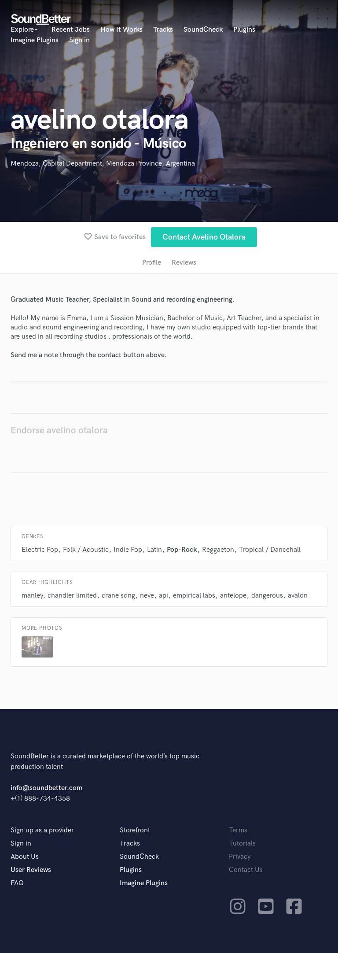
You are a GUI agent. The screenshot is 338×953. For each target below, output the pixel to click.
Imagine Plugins (35, 40)
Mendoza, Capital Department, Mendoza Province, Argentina (103, 163)
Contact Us (246, 870)
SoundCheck (203, 30)
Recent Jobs (70, 30)
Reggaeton (218, 550)
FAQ (17, 883)
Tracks (163, 30)
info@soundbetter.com (46, 788)
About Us (25, 857)
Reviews (184, 263)
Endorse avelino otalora (59, 430)
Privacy (240, 857)
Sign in (79, 40)
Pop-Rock (182, 550)
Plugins (244, 30)
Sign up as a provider (42, 830)
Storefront (135, 830)
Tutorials (242, 843)
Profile (151, 263)
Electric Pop (40, 550)
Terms (238, 830)
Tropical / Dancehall (270, 550)
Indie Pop (128, 550)
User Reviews (31, 870)
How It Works (121, 30)
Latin (154, 550)
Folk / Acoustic (86, 550)
